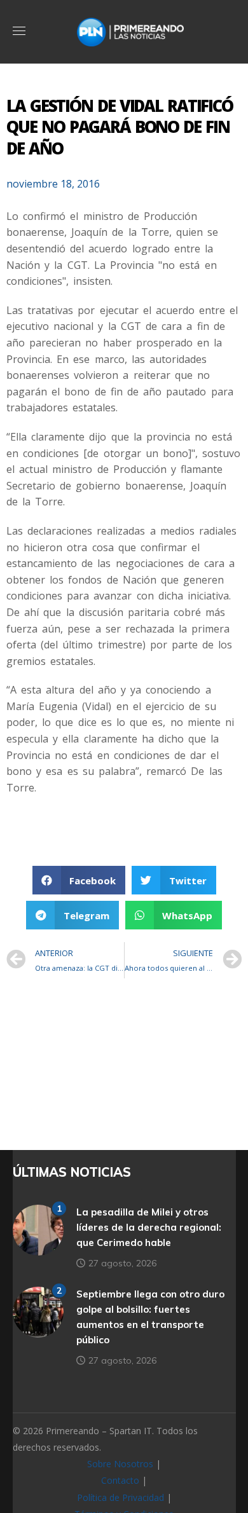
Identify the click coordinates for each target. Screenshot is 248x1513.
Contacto (120, 1480)
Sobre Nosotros (120, 1464)
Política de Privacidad (120, 1497)
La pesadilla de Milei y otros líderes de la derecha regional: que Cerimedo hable (148, 1227)
